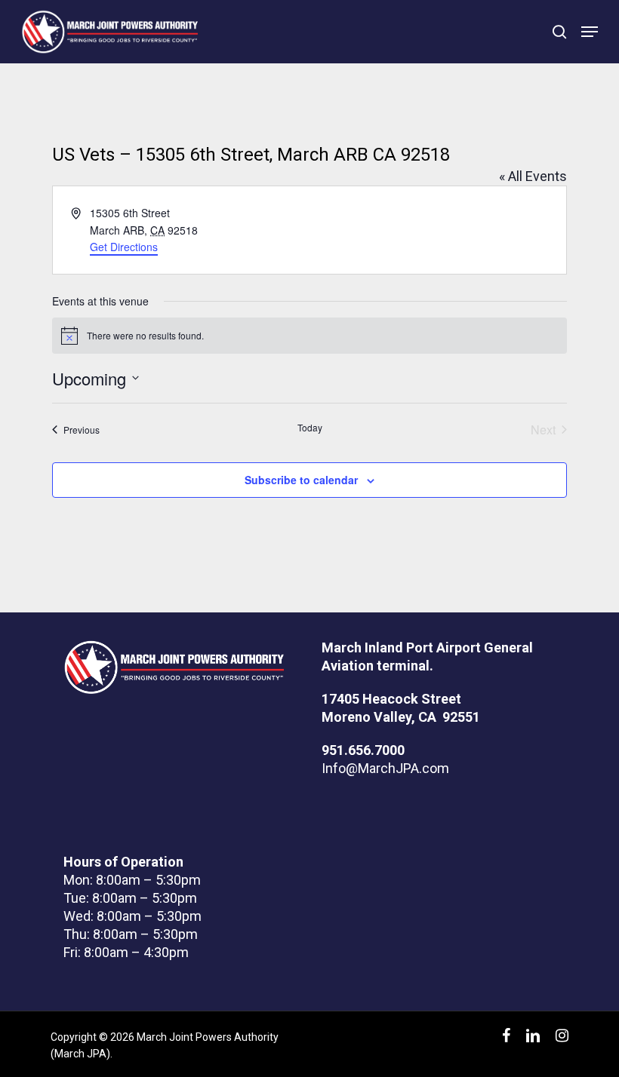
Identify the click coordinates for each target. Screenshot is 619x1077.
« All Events (533, 176)
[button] (589, 31)
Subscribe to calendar (301, 479)
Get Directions (124, 246)
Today (309, 428)
